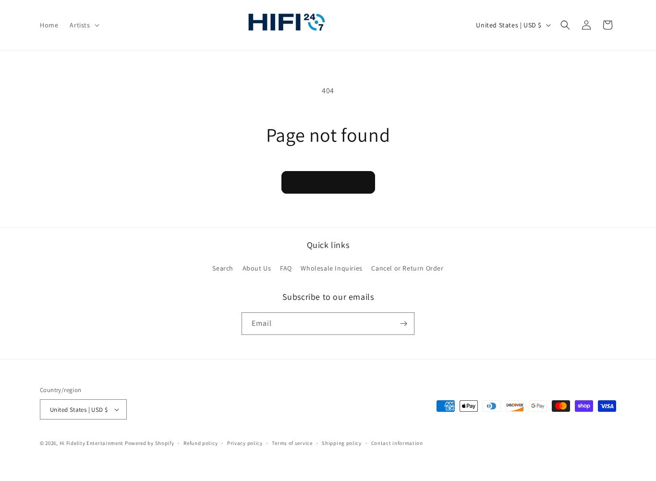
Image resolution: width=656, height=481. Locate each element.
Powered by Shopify (149, 443)
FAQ (286, 268)
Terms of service (292, 443)
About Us (257, 268)
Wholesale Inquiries (331, 268)
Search (222, 268)
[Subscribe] (403, 323)
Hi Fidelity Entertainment (92, 443)
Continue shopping (328, 181)
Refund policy (200, 443)
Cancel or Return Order (407, 268)
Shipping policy (342, 443)
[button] (83, 25)
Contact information (397, 443)
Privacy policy (245, 443)
